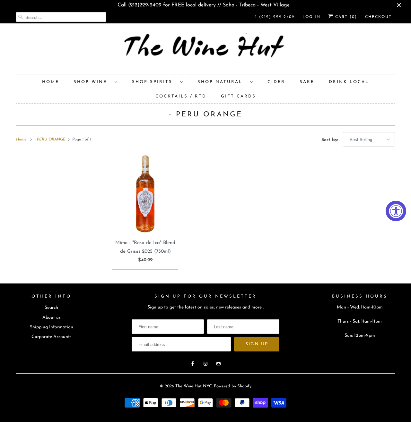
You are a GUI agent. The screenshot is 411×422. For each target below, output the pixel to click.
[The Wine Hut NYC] (205, 50)
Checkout (378, 17)
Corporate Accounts (51, 336)
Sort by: (330, 140)
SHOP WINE (92, 82)
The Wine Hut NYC (193, 386)
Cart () (345, 17)
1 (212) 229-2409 (274, 17)
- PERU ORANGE (205, 114)
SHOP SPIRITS (154, 82)
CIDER (276, 82)
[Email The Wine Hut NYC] (218, 364)
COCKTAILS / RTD (180, 96)
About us (51, 317)
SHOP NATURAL (222, 82)
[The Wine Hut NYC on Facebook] (192, 364)
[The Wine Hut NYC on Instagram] (205, 364)
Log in (311, 17)
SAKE (307, 82)
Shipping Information (51, 327)
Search (51, 307)
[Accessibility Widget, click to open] (396, 211)
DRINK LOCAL (349, 82)
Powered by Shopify (232, 386)
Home (50, 82)
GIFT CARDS (238, 96)
